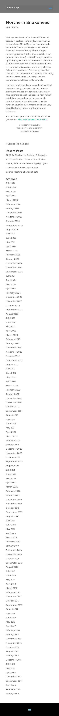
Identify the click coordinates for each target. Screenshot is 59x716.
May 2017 (10, 622)
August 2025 (12, 229)
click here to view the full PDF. (33, 119)
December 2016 (14, 639)
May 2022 (11, 377)
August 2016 (12, 651)
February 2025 (13, 255)
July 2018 (10, 571)
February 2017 (13, 630)
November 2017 (14, 596)
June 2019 (11, 525)
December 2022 (14, 347)
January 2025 (12, 259)
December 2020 (14, 449)
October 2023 (13, 305)
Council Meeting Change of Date (22, 172)
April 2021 (11, 432)
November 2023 (14, 301)
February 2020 (13, 491)
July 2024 (10, 276)
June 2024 (11, 280)
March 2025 (12, 250)
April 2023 (11, 331)
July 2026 (10, 183)
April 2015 (11, 672)
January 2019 (12, 546)
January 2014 (12, 693)
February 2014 (13, 689)
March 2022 (12, 385)
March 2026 (12, 200)
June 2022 (11, 373)
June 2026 (11, 187)
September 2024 (14, 272)
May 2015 (10, 668)
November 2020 (14, 453)
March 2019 (11, 537)
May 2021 (10, 428)
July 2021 (10, 419)
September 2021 (14, 411)
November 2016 (14, 643)
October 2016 (12, 647)
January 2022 (12, 394)
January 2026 (12, 208)
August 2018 (12, 567)
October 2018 (12, 558)
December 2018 (14, 550)
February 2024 (13, 293)
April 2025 (11, 246)
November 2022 (14, 352)
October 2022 (13, 356)
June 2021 (11, 423)
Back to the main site (18, 144)
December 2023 (14, 297)
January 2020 (12, 495)
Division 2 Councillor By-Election (22, 167)
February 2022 (13, 390)
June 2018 (11, 575)
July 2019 (10, 520)
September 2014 (14, 681)
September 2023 (14, 309)
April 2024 (11, 288)
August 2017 (12, 609)
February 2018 (13, 592)
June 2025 (11, 238)
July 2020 (11, 470)
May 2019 (10, 529)
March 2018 (11, 588)
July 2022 (10, 369)
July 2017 (10, 613)
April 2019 (11, 533)
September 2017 (14, 605)
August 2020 (12, 466)
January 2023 (12, 343)
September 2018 (14, 563)
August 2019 (12, 516)
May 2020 (11, 478)
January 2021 (12, 444)
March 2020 (12, 487)
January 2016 (12, 655)
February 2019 (13, 542)
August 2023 (12, 314)
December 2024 (14, 263)
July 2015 (10, 664)
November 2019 (14, 503)
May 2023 (11, 326)
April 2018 (11, 584)
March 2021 (11, 436)
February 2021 (13, 440)
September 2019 (14, 512)
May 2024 (11, 284)
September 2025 (14, 225)
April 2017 (11, 626)
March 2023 (12, 335)
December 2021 (14, 398)
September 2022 (14, 360)
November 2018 (14, 554)
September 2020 (14, 461)
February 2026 (13, 204)
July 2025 (10, 233)
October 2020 (13, 457)
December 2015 (14, 660)
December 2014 (14, 676)
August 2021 (12, 415)
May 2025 (11, 242)
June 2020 (11, 474)
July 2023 (10, 318)
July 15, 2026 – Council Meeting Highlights (27, 163)
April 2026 (11, 196)
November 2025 (14, 217)
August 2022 (12, 364)
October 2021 (12, 406)
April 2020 (11, 482)
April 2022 (11, 381)
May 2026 (11, 191)
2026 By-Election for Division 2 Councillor (26, 155)
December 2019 (14, 499)
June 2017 (11, 617)
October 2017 (12, 601)
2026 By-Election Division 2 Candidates (25, 159)
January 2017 (12, 634)
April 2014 (11, 685)
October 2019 (12, 508)
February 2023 (13, 339)
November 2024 (14, 267)
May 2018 (10, 579)
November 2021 (14, 402)
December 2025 (14, 212)
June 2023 (11, 322)
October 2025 (13, 221)
